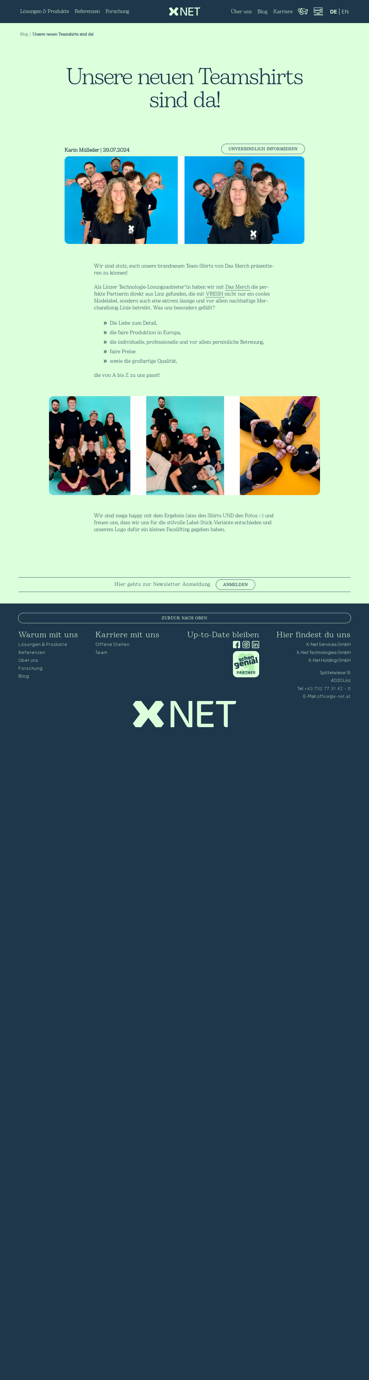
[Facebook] (235, 645)
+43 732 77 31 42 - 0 (327, 688)
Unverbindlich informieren (263, 149)
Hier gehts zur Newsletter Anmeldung (162, 584)
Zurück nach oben (184, 618)
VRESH (215, 294)
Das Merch (237, 287)
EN (345, 12)
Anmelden (235, 585)
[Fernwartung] (318, 15)
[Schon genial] (246, 675)
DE (333, 12)
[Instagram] (245, 645)
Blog (24, 34)
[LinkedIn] (254, 645)
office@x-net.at (334, 696)
